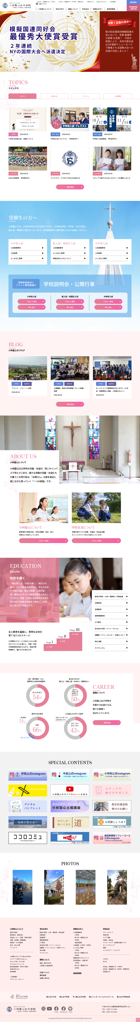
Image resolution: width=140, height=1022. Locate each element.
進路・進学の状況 (45, 963)
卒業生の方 (106, 972)
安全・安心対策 (15, 945)
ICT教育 (98, 622)
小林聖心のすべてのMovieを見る (20, 956)
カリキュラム (100, 648)
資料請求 (133, 2)
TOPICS (105, 959)
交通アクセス (43, 4)
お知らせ (54, 96)
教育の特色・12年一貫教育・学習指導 (109, 596)
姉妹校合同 (63, 1012)
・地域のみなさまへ (101, 2)
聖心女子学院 (64, 997)
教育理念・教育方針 (16, 935)
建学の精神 (13, 932)
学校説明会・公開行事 (80, 960)
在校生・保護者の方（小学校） (113, 967)
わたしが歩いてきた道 (17, 961)
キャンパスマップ (108, 945)
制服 (104, 948)
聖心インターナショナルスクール (101, 997)
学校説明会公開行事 (133, 8)
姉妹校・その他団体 (16, 943)
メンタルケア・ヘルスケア (111, 950)
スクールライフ (108, 932)
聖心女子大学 (51, 997)
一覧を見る (70, 187)
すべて (22, 96)
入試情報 (117, 96)
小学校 (77, 935)
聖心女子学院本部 (123, 997)
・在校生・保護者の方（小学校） (46, 2)
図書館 (53, 948)
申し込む (31, 307)
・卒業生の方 (90, 2)
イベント (86, 96)
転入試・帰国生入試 (81, 937)
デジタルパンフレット (17, 964)
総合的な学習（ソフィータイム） (107, 628)
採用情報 (13, 972)
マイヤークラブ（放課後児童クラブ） (115, 943)
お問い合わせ (45, 978)
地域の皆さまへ (15, 969)
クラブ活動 (106, 937)
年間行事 (106, 935)
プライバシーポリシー (17, 979)
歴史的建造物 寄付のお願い (19, 967)
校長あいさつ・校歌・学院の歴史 (21, 937)
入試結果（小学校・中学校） (82, 945)
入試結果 (14, 253)
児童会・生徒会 (108, 940)
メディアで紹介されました (18, 959)
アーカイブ (13, 948)
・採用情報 (112, 2)
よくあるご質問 (16, 258)
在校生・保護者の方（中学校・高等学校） (116, 969)
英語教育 (98, 609)
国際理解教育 (100, 616)
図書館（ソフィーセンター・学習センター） (110, 635)
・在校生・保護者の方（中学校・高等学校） (71, 2)
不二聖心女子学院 (79, 997)
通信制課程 (111, 9)
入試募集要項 (16, 248)
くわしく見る (32, 301)
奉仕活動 (98, 641)
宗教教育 (98, 603)
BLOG (105, 961)
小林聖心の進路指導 (46, 966)
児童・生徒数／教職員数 (18, 940)
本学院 (56, 1012)
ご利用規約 (13, 977)
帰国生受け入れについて (62, 258)
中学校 (77, 940)
